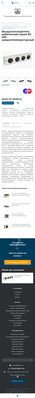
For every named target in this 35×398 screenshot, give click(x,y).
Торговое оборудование (17, 313)
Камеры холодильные (17, 351)
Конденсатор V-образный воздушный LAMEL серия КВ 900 (21, 194)
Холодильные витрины (17, 339)
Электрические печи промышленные (17, 337)
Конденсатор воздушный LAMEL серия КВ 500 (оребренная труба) (21, 225)
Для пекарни (17, 325)
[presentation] (33, 277)
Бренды (17, 297)
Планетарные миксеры (18, 334)
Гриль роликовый (17, 354)
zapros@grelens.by (17, 365)
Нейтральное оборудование (17, 320)
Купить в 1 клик (7, 103)
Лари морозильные (17, 349)
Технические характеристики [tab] (12, 126)
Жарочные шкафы (17, 344)
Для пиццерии (17, 315)
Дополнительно (17, 330)
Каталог (17, 302)
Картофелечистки (17, 346)
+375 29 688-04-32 (17, 368)
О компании (17, 288)
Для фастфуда (17, 323)
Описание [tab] (6, 123)
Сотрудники (17, 292)
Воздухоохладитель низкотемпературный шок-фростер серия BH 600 (19, 215)
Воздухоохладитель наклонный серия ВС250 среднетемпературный (21, 205)
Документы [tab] (27, 123)
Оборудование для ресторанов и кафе (17, 311)
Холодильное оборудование (17, 306)
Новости (17, 294)
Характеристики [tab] (17, 123)
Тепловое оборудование (17, 308)
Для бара (17, 318)
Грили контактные (17, 341)
